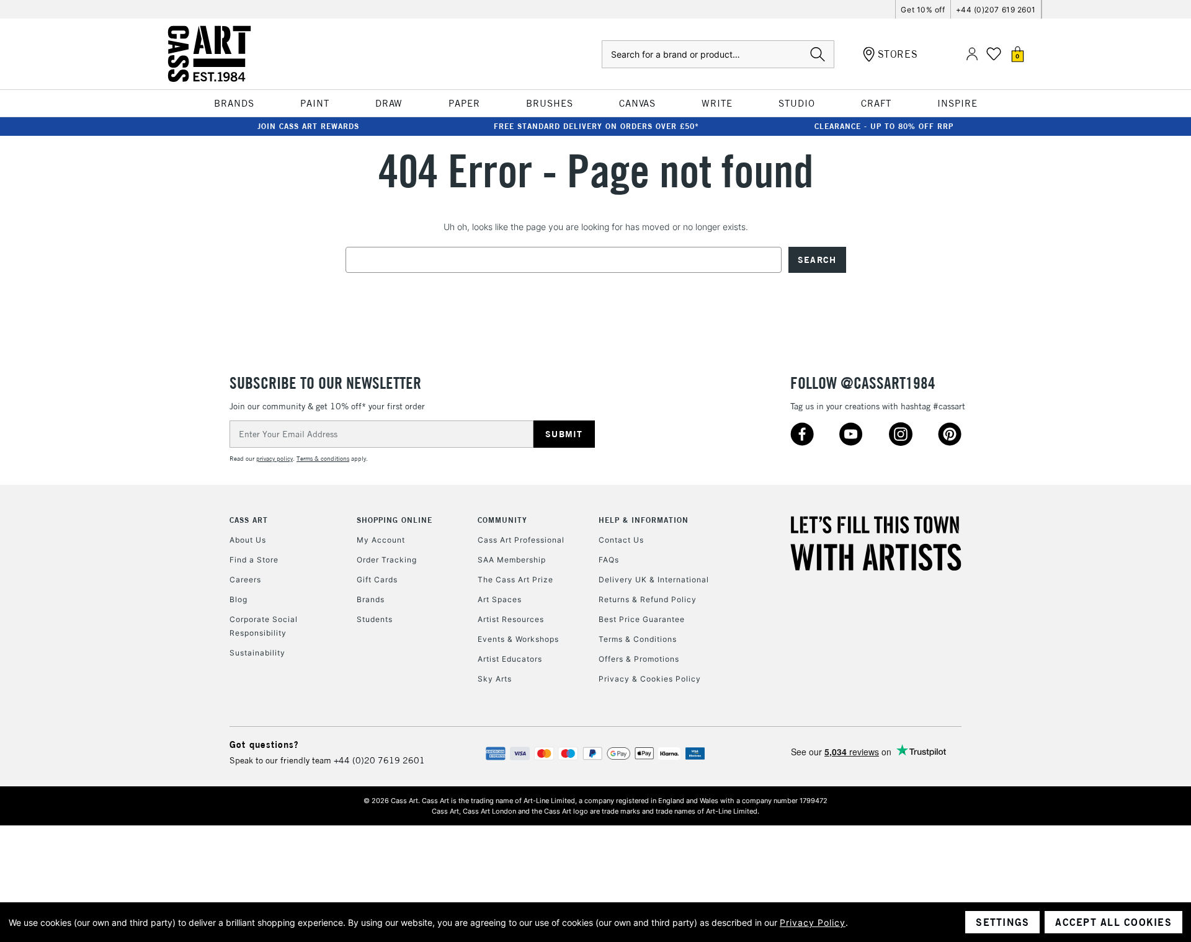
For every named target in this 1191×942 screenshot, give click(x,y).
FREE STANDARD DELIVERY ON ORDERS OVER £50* (596, 126)
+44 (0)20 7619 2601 (379, 760)
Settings (1002, 922)
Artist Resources (511, 619)
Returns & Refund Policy (648, 599)
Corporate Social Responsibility (264, 626)
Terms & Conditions (638, 639)
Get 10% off (923, 9)
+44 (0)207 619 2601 (996, 9)
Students (375, 619)
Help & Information (644, 520)
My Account (381, 539)
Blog (239, 599)
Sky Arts (495, 678)
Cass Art (249, 520)
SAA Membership (512, 559)
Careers (245, 579)
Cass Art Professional (521, 539)
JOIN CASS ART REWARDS (308, 126)
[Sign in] (972, 54)
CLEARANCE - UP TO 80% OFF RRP (883, 126)
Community (502, 520)
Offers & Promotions (639, 659)
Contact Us (621, 539)
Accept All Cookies (1113, 922)
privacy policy (274, 459)
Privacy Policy (812, 922)
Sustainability (257, 652)
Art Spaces (500, 599)
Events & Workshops (518, 639)
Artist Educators (510, 659)
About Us (248, 539)
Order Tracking (387, 559)
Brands (371, 599)
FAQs (609, 559)
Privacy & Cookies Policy (650, 678)
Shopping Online (394, 520)
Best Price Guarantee (642, 619)
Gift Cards (377, 579)
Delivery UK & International (654, 579)
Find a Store (254, 559)
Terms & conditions (323, 459)
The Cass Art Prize (515, 579)
